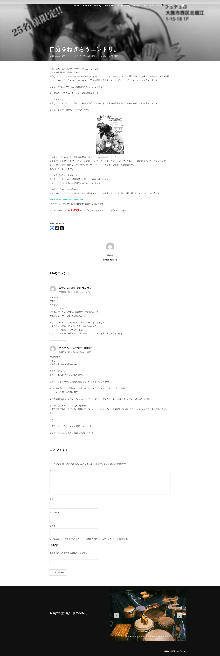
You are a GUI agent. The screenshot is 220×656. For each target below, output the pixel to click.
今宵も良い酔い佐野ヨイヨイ (75, 288)
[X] (57, 228)
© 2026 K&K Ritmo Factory (174, 651)
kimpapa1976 (58, 56)
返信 (88, 292)
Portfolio (109, 5)
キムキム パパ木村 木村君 (75, 348)
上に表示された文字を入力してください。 (69, 553)
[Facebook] (52, 228)
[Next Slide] (179, 615)
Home (76, 5)
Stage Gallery (123, 5)
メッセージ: (55, 470)
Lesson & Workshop (152, 5)
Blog (136, 5)
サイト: (53, 526)
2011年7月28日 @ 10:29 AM (72, 352)
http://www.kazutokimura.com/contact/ (66, 200)
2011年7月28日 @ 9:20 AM (71, 292)
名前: (52, 499)
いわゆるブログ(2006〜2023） (84, 56)
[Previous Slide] (116, 615)
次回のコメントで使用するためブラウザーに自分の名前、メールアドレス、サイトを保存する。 (90, 539)
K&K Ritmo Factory (92, 5)
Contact (169, 5)
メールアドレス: (57, 512)
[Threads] (62, 228)
